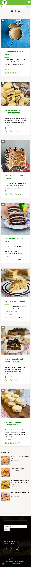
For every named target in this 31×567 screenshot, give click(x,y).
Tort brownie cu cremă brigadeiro (13, 240)
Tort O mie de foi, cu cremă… (15, 301)
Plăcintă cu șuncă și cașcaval (20, 457)
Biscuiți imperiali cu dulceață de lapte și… (12, 111)
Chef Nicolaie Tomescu (20, 559)
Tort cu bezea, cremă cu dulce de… (13, 177)
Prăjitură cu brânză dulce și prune (20, 493)
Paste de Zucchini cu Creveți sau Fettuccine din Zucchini (20, 482)
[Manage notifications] (3, 563)
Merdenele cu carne (17, 469)
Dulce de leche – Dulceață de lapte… (15, 53)
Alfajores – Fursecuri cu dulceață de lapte (14, 423)
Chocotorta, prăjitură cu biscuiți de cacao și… (14, 360)
